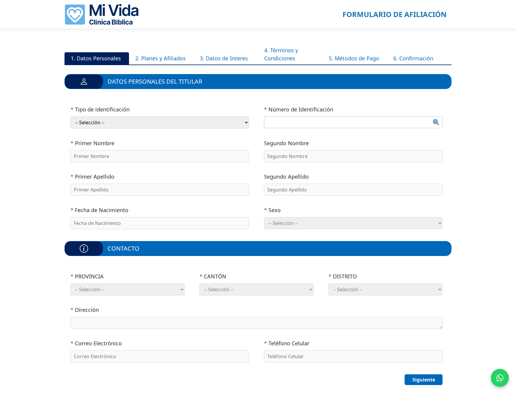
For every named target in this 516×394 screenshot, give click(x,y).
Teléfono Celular (286, 343)
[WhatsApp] (500, 378)
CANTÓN (212, 276)
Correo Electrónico (96, 343)
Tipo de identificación (100, 109)
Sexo (272, 210)
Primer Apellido (92, 176)
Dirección (84, 309)
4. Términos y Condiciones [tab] (281, 54)
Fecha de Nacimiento (99, 210)
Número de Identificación (298, 109)
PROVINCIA (87, 276)
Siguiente (423, 379)
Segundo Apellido (286, 176)
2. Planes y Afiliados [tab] (160, 58)
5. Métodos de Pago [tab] (354, 58)
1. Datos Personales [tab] (96, 58)
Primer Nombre (92, 143)
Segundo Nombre (286, 143)
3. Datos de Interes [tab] (224, 58)
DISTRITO (342, 276)
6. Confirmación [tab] (413, 58)
